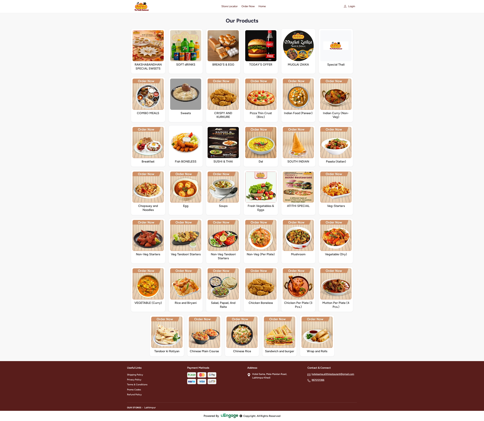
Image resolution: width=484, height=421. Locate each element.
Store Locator (229, 6)
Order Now (248, 6)
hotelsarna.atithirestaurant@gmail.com (333, 374)
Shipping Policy (135, 374)
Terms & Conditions (137, 384)
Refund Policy (134, 394)
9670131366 (318, 379)
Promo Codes (134, 389)
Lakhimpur (150, 407)
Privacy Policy (134, 379)
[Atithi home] (172, 6)
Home (262, 6)
